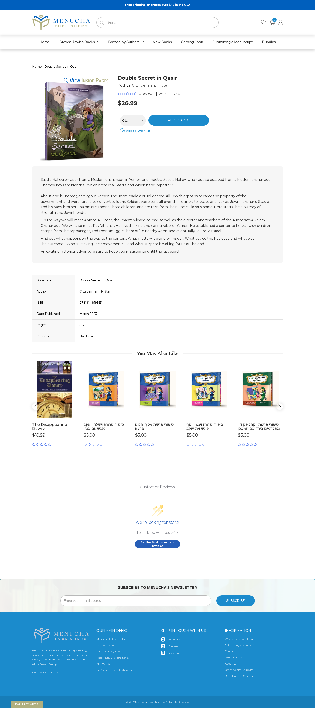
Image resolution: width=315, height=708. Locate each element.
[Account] (280, 22)
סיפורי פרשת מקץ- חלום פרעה (154, 426)
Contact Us (231, 651)
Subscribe (235, 601)
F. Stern (164, 85)
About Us (230, 663)
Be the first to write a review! (157, 544)
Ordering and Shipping (239, 669)
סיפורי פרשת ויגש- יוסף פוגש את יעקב (204, 426)
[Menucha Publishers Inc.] (61, 21)
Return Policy (233, 657)
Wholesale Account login (240, 639)
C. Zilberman (143, 85)
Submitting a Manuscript (240, 645)
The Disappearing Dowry (49, 426)
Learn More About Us (45, 672)
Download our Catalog (239, 676)
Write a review (169, 94)
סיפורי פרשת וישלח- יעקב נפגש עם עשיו (104, 426)
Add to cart (179, 120)
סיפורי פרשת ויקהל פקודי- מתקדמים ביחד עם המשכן (259, 426)
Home (37, 67)
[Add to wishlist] (74, 366)
